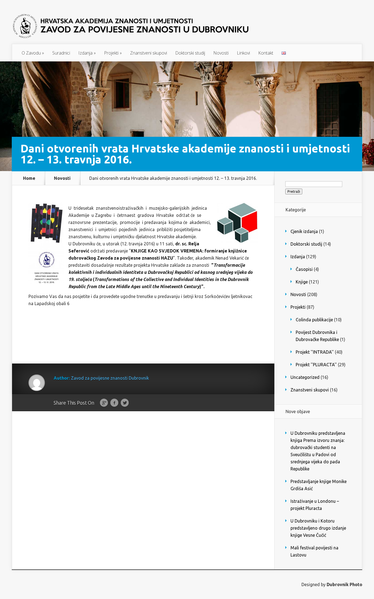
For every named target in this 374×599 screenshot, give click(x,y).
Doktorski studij (190, 53)
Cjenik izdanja (304, 231)
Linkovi (243, 53)
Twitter (124, 403)
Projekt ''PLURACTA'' (316, 364)
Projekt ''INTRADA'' (315, 352)
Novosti (221, 53)
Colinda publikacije (314, 319)
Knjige (302, 281)
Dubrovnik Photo (344, 584)
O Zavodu (33, 53)
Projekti (113, 53)
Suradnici (61, 53)
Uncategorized (305, 377)
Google (104, 403)
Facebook (114, 403)
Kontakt (265, 53)
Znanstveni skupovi (148, 53)
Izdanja (87, 53)
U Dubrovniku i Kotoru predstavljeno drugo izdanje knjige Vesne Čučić (318, 528)
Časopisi (304, 269)
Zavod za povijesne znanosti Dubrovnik (110, 378)
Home (29, 178)
